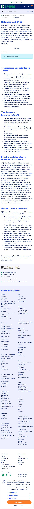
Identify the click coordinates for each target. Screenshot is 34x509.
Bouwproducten (22, 389)
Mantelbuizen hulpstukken (24, 335)
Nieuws (3, 456)
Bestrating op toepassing (7, 328)
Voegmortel (4, 376)
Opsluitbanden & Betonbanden (5, 343)
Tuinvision (20, 411)
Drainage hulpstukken (23, 323)
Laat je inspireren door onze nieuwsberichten (25, 419)
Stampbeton (21, 372)
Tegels (14, 15)
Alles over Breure (22, 416)
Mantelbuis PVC (22, 334)
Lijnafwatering (21, 349)
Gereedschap (21, 386)
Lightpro (20, 404)
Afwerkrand (4, 400)
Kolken (20, 346)
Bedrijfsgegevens (22, 429)
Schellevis (20, 399)
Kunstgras (4, 413)
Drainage (20, 320)
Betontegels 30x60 (6, 17)
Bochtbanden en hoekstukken (5, 348)
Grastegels (4, 338)
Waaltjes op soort (5, 333)
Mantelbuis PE (21, 332)
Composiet (4, 408)
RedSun (20, 408)
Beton (19, 360)
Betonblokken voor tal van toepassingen (24, 363)
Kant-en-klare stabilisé (23, 371)
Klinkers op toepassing (6, 329)
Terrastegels (4, 300)
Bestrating (4, 323)
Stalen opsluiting (5, 405)
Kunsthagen (4, 418)
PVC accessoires (22, 300)
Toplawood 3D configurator (25, 431)
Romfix (20, 403)
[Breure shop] (8, 6)
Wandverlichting (5, 433)
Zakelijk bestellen (22, 442)
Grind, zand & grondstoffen (8, 354)
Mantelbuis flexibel (23, 330)
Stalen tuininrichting (6, 403)
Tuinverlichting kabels (6, 432)
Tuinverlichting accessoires (8, 435)
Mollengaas (4, 368)
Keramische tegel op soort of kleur (8, 313)
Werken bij (20, 424)
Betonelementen (5, 398)
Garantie (20, 441)
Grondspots (4, 438)
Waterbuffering (22, 347)
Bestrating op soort (6, 326)
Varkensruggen (5, 341)
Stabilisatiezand (22, 369)
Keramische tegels (5, 308)
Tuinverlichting (5, 423)
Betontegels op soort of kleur (8, 303)
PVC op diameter (22, 301)
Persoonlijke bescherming (24, 391)
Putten (19, 354)
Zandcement (21, 375)
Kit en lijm (3, 386)
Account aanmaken (22, 444)
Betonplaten (21, 366)
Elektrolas (20, 315)
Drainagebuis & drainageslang (25, 322)
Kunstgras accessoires (6, 417)
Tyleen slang (21, 308)
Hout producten (22, 384)
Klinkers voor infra (5, 336)
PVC (19, 294)
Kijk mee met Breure (23, 433)
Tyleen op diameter (23, 313)
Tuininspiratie (4, 458)
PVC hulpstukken (22, 298)
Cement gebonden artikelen (8, 378)
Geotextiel (3, 364)
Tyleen (20, 306)
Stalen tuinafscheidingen (7, 406)
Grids (2, 366)
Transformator (4, 437)
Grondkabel (21, 337)
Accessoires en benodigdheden (5, 380)
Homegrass (21, 401)
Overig (20, 382)
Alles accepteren (19, 502)
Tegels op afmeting (6, 318)
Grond (2, 361)
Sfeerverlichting (5, 430)
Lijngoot (20, 344)
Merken (20, 396)
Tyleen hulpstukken (23, 311)
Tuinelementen (5, 391)
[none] (2, 11)
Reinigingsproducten (23, 387)
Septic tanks (21, 350)
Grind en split (4, 363)
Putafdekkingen (22, 355)
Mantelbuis (21, 328)
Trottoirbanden (4, 346)
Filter (18, 48)
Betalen (20, 438)
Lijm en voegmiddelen (7, 374)
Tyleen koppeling (22, 310)
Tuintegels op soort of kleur (8, 301)
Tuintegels (3, 296)
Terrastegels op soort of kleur (7, 305)
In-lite (19, 406)
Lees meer (4, 43)
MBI (19, 409)
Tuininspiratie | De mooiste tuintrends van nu (24, 422)
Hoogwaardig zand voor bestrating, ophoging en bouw (7, 358)
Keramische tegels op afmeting (6, 310)
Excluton (20, 398)
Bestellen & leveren (23, 436)
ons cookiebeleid (11, 487)
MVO (2, 462)
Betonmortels (4, 369)
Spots (2, 428)
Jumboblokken (5, 339)
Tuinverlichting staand (6, 427)
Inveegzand (4, 385)
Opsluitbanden (4, 316)
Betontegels (21, 15)
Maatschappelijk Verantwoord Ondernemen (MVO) (25, 427)
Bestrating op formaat (6, 325)
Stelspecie (21, 374)
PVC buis (20, 296)
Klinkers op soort (5, 334)
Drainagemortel (5, 383)
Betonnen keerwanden (23, 377)
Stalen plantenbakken (6, 401)
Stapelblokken (4, 395)
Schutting (3, 396)
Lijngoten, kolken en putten (25, 342)
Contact (20, 434)
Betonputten (21, 367)
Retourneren (21, 439)
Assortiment (7, 15)
